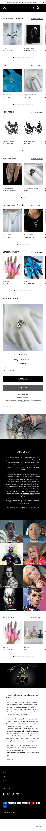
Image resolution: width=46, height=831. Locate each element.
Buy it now (23, 387)
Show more (7, 407)
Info (4, 776)
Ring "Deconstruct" (23, 359)
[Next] (30, 354)
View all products (37, 18)
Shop (4, 773)
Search (5, 780)
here (7, 755)
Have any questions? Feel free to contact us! (23, 508)
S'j (15, 812)
